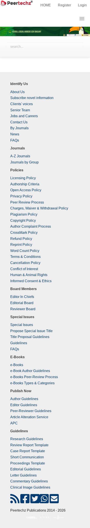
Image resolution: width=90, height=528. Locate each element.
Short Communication (27, 457)
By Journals (19, 128)
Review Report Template (29, 445)
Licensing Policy (23, 178)
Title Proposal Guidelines (29, 337)
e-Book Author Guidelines (30, 371)
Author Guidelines (24, 399)
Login (82, 5)
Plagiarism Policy (23, 214)
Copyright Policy (23, 220)
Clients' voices (21, 104)
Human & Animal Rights (28, 275)
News (14, 134)
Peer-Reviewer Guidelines (30, 411)
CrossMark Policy (24, 232)
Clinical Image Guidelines (30, 487)
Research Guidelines (26, 439)
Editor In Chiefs (22, 297)
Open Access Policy (25, 190)
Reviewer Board (22, 309)
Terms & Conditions (25, 257)
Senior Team (20, 110)
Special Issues (21, 325)
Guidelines (18, 343)
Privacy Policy (21, 196)
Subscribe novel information (32, 98)
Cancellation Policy (25, 263)
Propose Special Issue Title (31, 331)
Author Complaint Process (30, 226)
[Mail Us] (54, 501)
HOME (45, 5)
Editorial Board (21, 303)
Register (64, 5)
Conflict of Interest (24, 269)
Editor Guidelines (23, 405)
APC (14, 423)
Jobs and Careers (24, 116)
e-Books (16, 365)
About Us (17, 92)
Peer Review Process (27, 202)
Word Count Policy (24, 251)
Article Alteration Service (29, 417)
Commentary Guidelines (29, 481)
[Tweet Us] (35, 501)
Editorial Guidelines (25, 469)
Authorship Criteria (24, 184)
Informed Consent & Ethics (31, 281)
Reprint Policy (21, 244)
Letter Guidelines (23, 475)
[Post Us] (14, 501)
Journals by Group (24, 162)
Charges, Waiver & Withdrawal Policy (39, 208)
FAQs (14, 140)
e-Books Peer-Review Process (34, 377)
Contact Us (19, 122)
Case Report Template (27, 451)
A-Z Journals (20, 156)
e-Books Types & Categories (32, 383)
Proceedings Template (27, 463)
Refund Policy (21, 239)
